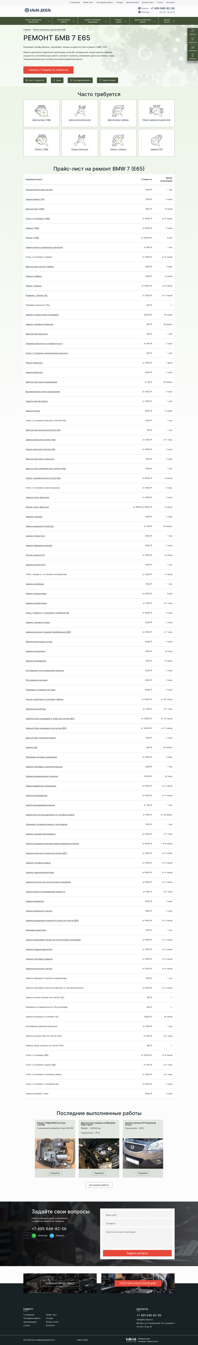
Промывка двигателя (36, 930)
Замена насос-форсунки (37, 497)
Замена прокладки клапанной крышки (44, 767)
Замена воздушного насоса (39, 911)
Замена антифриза (35, 584)
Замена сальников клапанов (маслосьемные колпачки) (52, 843)
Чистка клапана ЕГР (35, 555)
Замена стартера (34, 516)
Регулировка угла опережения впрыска (45, 670)
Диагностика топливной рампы (41, 738)
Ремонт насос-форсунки (37, 507)
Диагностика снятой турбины (40, 266)
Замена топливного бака (38, 622)
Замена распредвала (36, 661)
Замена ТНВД (32, 228)
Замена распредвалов (36, 795)
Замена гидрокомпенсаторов (40, 872)
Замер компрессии (35, 901)
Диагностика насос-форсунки (40, 459)
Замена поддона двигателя (39, 949)
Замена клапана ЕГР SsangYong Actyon (140, 1124)
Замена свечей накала (37, 401)
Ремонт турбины (33, 286)
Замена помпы (33, 411)
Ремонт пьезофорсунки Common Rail (43, 478)
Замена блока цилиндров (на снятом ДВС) (46, 728)
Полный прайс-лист (60, 1283)
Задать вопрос (137, 1253)
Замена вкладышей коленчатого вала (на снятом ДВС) (52, 920)
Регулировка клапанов (36, 680)
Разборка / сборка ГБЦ (37, 295)
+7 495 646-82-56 (162, 8)
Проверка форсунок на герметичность (44, 343)
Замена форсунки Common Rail (40, 440)
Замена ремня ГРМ (35, 199)
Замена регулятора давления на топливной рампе (50, 815)
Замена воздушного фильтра (40, 526)
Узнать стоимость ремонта (48, 70)
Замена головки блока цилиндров (42, 315)
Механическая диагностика (39, 642)
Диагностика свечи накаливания (41, 382)
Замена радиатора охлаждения (41, 786)
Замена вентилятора (36, 709)
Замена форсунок (34, 372)
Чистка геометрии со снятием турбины (44, 699)
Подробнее (55, 1173)
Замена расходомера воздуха (40, 805)
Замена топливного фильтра (39, 324)
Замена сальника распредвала (41, 834)
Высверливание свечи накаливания (43, 391)
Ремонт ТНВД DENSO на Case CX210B (51, 1124)
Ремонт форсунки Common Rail (40, 449)
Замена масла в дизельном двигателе (44, 247)
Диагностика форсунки (37, 334)
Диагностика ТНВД (35, 209)
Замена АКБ (31, 747)
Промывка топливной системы (40, 690)
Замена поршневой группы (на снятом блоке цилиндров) (53, 940)
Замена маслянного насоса (39, 968)
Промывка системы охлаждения (41, 757)
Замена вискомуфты (35, 651)
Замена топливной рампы (38, 863)
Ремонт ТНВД (32, 238)
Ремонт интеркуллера (36, 593)
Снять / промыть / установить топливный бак (47, 613)
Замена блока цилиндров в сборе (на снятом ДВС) (50, 718)
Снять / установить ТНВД (38, 218)
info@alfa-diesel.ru (145, 1319)
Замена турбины (34, 276)
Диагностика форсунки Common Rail (43, 430)
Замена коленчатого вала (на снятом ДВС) (46, 853)
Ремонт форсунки (34, 363)
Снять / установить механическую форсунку (47, 353)
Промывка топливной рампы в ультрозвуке (46, 824)
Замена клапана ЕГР (36, 565)
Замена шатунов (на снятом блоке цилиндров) (48, 882)
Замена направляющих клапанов (42, 776)
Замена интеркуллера (36, 603)
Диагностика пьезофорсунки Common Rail (46, 468)
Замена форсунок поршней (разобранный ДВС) (48, 632)
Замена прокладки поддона (39, 959)
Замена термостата (35, 536)
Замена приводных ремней (39, 545)
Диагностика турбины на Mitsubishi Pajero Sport (98, 1124)
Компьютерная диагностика (39, 190)
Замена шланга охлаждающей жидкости (45, 892)
